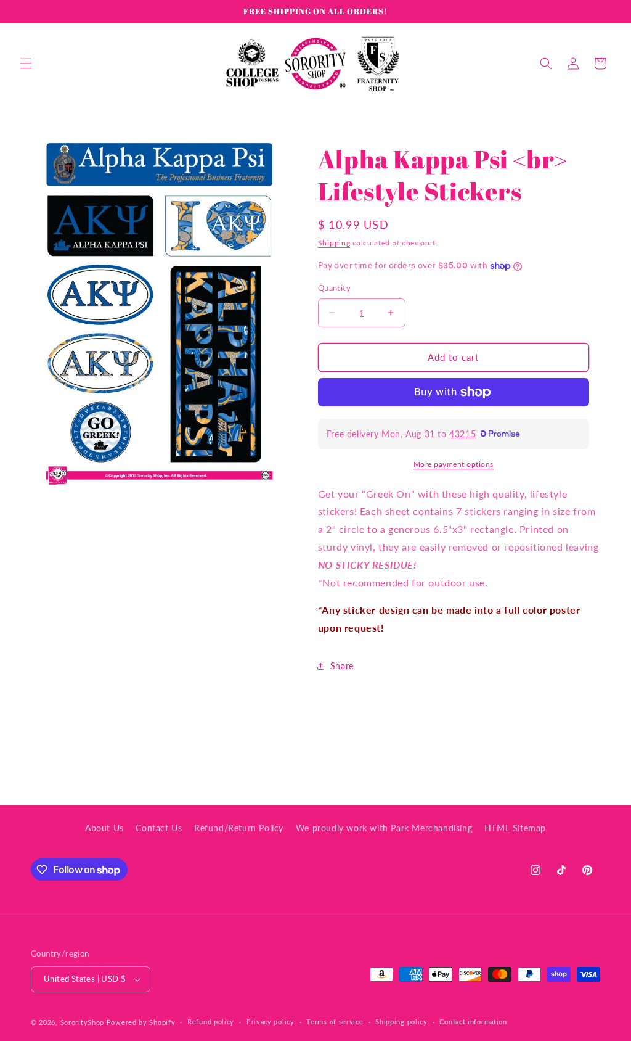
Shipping (334, 242)
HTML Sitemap (515, 828)
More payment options (453, 464)
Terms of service (334, 1022)
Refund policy (210, 1022)
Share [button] (342, 665)
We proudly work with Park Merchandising (384, 828)
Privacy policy (270, 1022)
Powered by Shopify (141, 1022)
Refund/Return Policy (238, 828)
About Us (104, 828)
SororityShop (82, 1022)
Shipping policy (401, 1022)
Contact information (473, 1022)
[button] (25, 63)
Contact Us (159, 828)
